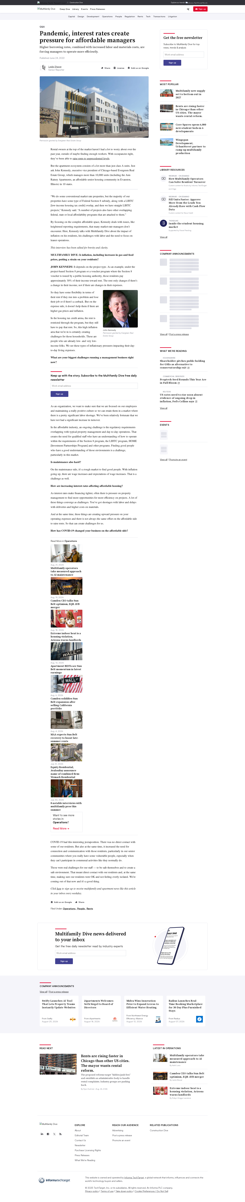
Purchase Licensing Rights (88, 1150)
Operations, (70, 908)
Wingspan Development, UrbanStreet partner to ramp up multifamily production (191, 146)
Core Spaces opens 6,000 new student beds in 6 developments (191, 128)
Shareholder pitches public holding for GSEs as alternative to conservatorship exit (182, 364)
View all (163, 237)
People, (81, 908)
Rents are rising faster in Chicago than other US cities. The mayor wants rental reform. (190, 111)
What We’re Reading (85, 1160)
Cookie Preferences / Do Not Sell (151, 1191)
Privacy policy (92, 1191)
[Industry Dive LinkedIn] (42, 1134)
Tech (148, 16)
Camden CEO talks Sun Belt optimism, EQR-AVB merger (187, 1075)
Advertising (117, 1130)
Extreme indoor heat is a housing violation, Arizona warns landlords (186, 1091)
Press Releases (97, 9)
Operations (107, 16)
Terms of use (107, 1191)
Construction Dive (76, 2)
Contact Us (80, 1140)
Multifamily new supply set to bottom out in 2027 (190, 94)
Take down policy (124, 1191)
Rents (140, 16)
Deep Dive (65, 9)
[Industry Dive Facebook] (48, 1134)
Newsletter (80, 1145)
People (118, 16)
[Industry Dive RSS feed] (60, 1134)
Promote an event (178, 459)
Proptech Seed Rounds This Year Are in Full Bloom (183, 381)
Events (84, 9)
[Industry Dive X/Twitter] (54, 1134)
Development (93, 16)
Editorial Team (82, 1135)
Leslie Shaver (55, 66)
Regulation (130, 16)
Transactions (159, 16)
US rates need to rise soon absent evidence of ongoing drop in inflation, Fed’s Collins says (181, 398)
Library (75, 9)
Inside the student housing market (186, 225)
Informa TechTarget (134, 1177)
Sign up (202, 9)
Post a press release (179, 334)
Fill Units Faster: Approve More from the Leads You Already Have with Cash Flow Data (187, 204)
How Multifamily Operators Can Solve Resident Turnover (187, 180)
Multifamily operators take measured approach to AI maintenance (187, 1059)
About (78, 1130)
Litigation (172, 16)
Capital (71, 16)
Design (81, 16)
